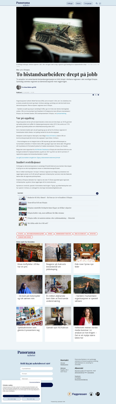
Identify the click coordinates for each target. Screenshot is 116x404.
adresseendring (79, 372)
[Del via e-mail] (98, 95)
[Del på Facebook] (93, 95)
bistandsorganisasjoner (35, 233)
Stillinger (70, 3)
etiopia (20, 233)
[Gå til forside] (23, 3)
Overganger (88, 3)
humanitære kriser (24, 237)
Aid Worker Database (42, 149)
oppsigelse (90, 372)
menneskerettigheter (63, 233)
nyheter (93, 233)
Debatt (78, 3)
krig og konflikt (80, 233)
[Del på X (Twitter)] (96, 95)
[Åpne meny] (100, 3)
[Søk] (97, 3)
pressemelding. (62, 113)
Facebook (77, 376)
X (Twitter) (78, 378)
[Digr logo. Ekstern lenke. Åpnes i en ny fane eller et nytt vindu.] (4, 383)
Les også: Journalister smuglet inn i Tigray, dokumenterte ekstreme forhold (38, 157)
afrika (50, 233)
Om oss (63, 363)
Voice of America (51, 136)
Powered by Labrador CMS (58, 401)
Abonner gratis (79, 371)
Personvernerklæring (81, 379)
